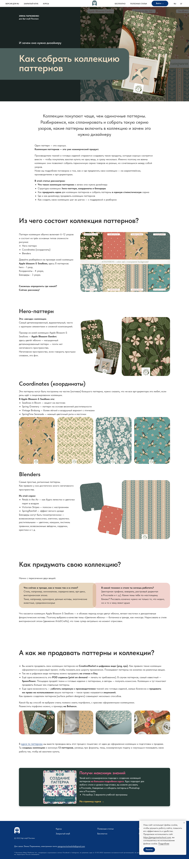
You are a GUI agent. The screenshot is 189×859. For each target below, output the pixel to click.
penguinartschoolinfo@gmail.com (71, 846)
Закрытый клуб (31, 4)
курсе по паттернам (32, 743)
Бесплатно (120, 4)
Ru (175, 4)
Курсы (46, 4)
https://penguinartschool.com (157, 837)
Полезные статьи (138, 4)
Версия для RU (12, 4)
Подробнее (163, 843)
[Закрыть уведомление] (184, 822)
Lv (181, 4)
